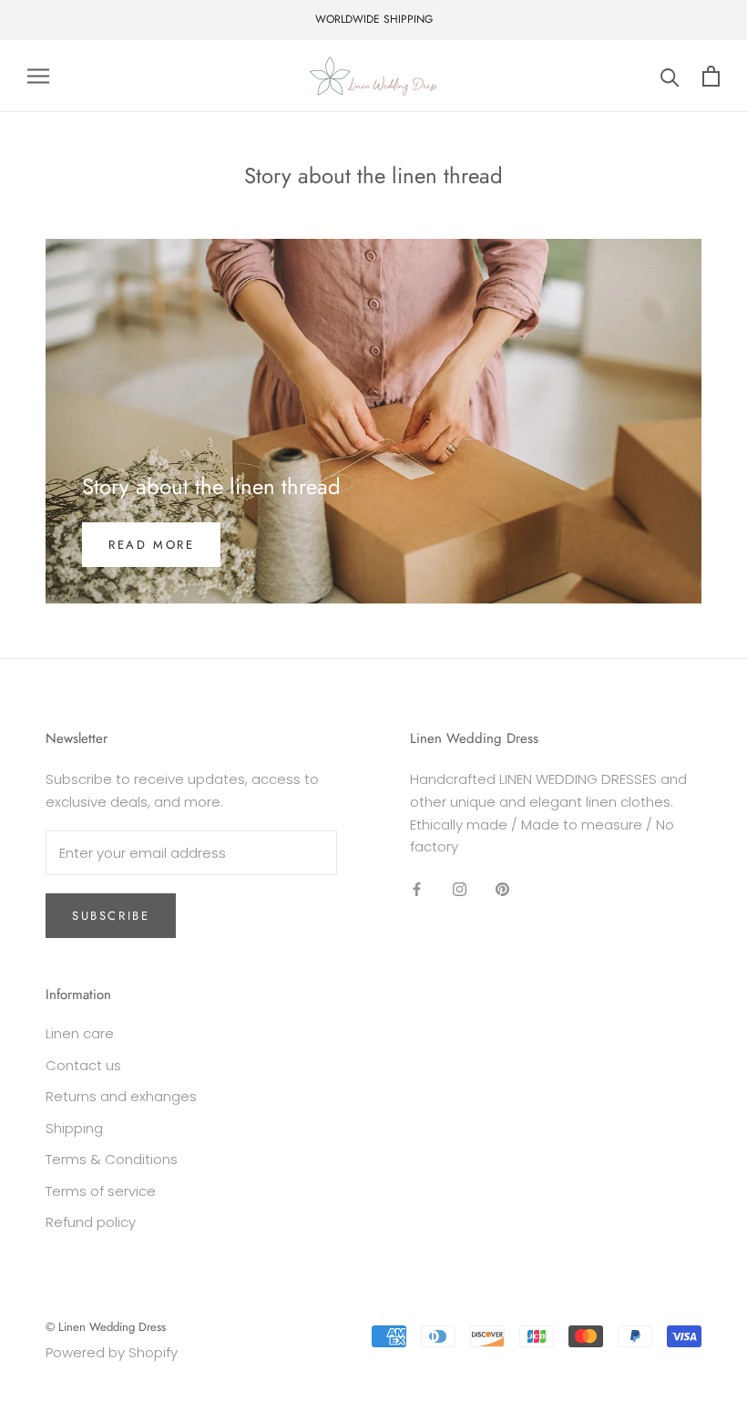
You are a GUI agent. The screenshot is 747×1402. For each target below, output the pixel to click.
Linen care (80, 1033)
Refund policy (91, 1222)
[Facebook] (417, 888)
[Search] (670, 76)
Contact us (83, 1065)
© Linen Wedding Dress (106, 1326)
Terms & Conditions (112, 1159)
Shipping (74, 1128)
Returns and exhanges (121, 1096)
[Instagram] (459, 888)
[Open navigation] (38, 76)
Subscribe (110, 915)
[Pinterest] (502, 888)
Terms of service (101, 1191)
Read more (151, 544)
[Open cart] (711, 76)
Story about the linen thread (211, 486)
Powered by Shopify (112, 1352)
